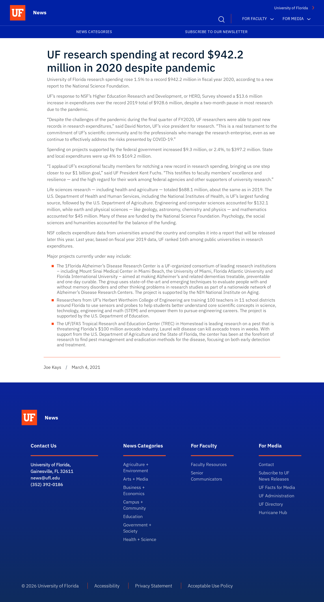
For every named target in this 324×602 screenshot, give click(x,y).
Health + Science (139, 539)
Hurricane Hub (273, 512)
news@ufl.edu (45, 478)
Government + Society (137, 528)
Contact (266, 464)
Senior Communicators (206, 476)
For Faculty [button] (254, 18)
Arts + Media (135, 479)
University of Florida (291, 8)
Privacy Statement (153, 586)
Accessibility (106, 586)
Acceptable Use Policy (210, 586)
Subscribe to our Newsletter (216, 31)
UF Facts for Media (277, 487)
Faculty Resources (209, 464)
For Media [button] (293, 18)
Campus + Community (134, 505)
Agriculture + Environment (136, 467)
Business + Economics (134, 490)
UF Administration (276, 496)
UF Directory (271, 504)
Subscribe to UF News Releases (274, 476)
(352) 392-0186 (47, 484)
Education (133, 516)
